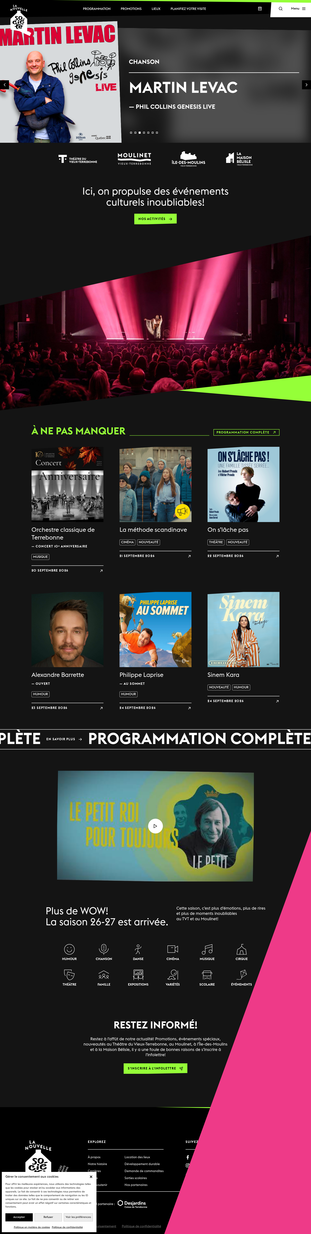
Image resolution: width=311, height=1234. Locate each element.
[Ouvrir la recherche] (280, 8)
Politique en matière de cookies (32, 1227)
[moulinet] (134, 159)
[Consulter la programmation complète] (155, 739)
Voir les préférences (78, 1217)
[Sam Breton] (214, 95)
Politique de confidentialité (67, 1227)
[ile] (188, 159)
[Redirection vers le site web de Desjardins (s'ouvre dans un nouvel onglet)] (132, 1204)
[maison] (239, 159)
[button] (91, 1176)
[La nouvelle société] (20, 20)
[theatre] (77, 159)
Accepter (19, 1217)
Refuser (48, 1217)
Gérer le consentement (99, 1226)
